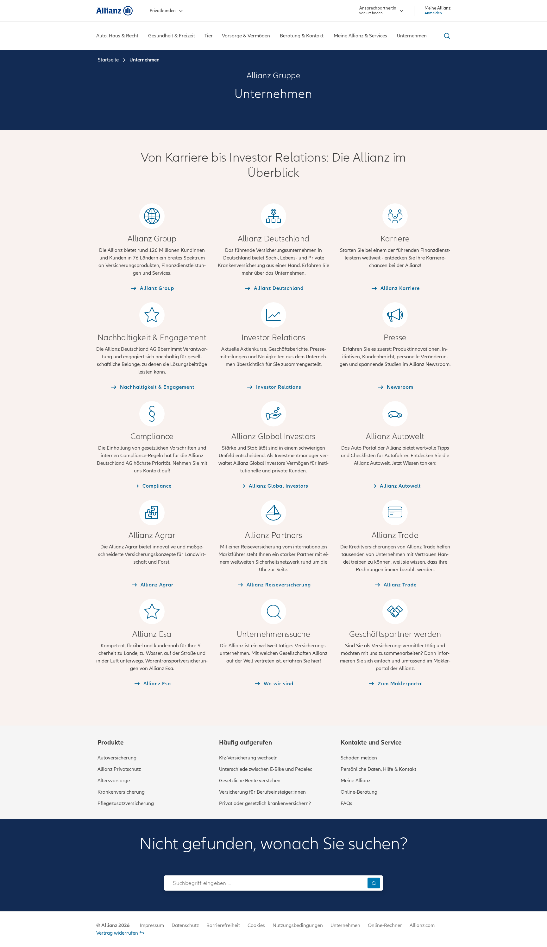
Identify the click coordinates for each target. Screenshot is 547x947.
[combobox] (264, 883)
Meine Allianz (355, 780)
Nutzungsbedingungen (298, 925)
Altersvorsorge (113, 780)
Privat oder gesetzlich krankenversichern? (265, 803)
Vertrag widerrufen (117, 933)
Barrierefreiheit (223, 925)
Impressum (152, 925)
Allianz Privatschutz (119, 769)
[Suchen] (374, 883)
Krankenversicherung (121, 792)
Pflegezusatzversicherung (125, 803)
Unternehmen (345, 925)
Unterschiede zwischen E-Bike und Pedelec (265, 769)
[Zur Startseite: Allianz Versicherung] (114, 11)
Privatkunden (163, 10)
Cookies (256, 925)
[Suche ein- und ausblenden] (446, 36)
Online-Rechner (385, 925)
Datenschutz (185, 925)
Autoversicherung (116, 758)
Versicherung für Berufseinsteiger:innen (262, 792)
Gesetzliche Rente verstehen (249, 780)
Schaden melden (359, 758)
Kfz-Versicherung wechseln (248, 758)
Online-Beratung (359, 792)
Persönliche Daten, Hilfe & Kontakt (378, 769)
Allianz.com (422, 925)
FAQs (346, 803)
